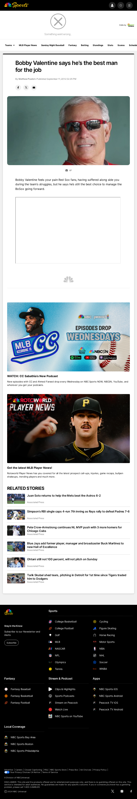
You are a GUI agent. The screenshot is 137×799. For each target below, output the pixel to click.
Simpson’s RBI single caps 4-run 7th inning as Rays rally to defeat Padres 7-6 (78, 511)
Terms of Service (50, 772)
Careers (18, 770)
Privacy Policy (99, 770)
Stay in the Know (13, 625)
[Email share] (34, 87)
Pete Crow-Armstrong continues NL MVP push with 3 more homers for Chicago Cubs (74, 529)
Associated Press (35, 502)
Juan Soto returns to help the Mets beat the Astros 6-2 (64, 495)
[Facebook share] (18, 87)
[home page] (16, 5)
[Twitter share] (26, 87)
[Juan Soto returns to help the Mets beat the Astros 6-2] (16, 499)
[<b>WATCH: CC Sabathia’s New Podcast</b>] (68, 336)
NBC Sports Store (58, 770)
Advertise (8, 770)
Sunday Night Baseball (52, 45)
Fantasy (72, 45)
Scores (121, 45)
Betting (84, 45)
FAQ (46, 770)
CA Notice (35, 772)
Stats (110, 45)
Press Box (73, 770)
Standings (98, 45)
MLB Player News (28, 45)
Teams (8, 45)
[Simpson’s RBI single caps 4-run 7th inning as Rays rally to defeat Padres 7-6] (16, 515)
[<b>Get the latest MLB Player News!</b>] (68, 428)
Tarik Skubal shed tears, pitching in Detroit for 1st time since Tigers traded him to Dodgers (76, 576)
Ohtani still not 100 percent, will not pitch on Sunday (62, 559)
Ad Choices (85, 770)
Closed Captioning (33, 770)
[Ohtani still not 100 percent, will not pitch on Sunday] (16, 562)
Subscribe (11, 642)
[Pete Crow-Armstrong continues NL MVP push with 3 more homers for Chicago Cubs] (16, 530)
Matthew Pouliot (27, 79)
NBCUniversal (23, 777)
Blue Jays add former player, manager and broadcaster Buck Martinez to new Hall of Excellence (75, 545)
